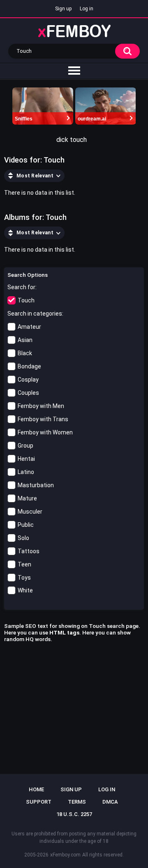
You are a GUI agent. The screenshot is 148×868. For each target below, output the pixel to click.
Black (25, 353)
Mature (27, 498)
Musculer (30, 511)
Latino (26, 472)
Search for (21, 287)
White (25, 590)
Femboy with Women (45, 432)
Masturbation (36, 485)
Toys (24, 577)
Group (25, 445)
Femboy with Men (41, 406)
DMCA (110, 802)
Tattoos (28, 551)
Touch (26, 300)
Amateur (29, 326)
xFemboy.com (65, 855)
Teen (24, 564)
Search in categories (34, 313)
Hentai (26, 458)
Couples (28, 392)
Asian (25, 340)
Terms (77, 802)
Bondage (29, 366)
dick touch (71, 140)
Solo (23, 538)
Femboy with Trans (43, 419)
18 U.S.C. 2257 (74, 814)
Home (36, 789)
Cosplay (28, 379)
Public (26, 524)
